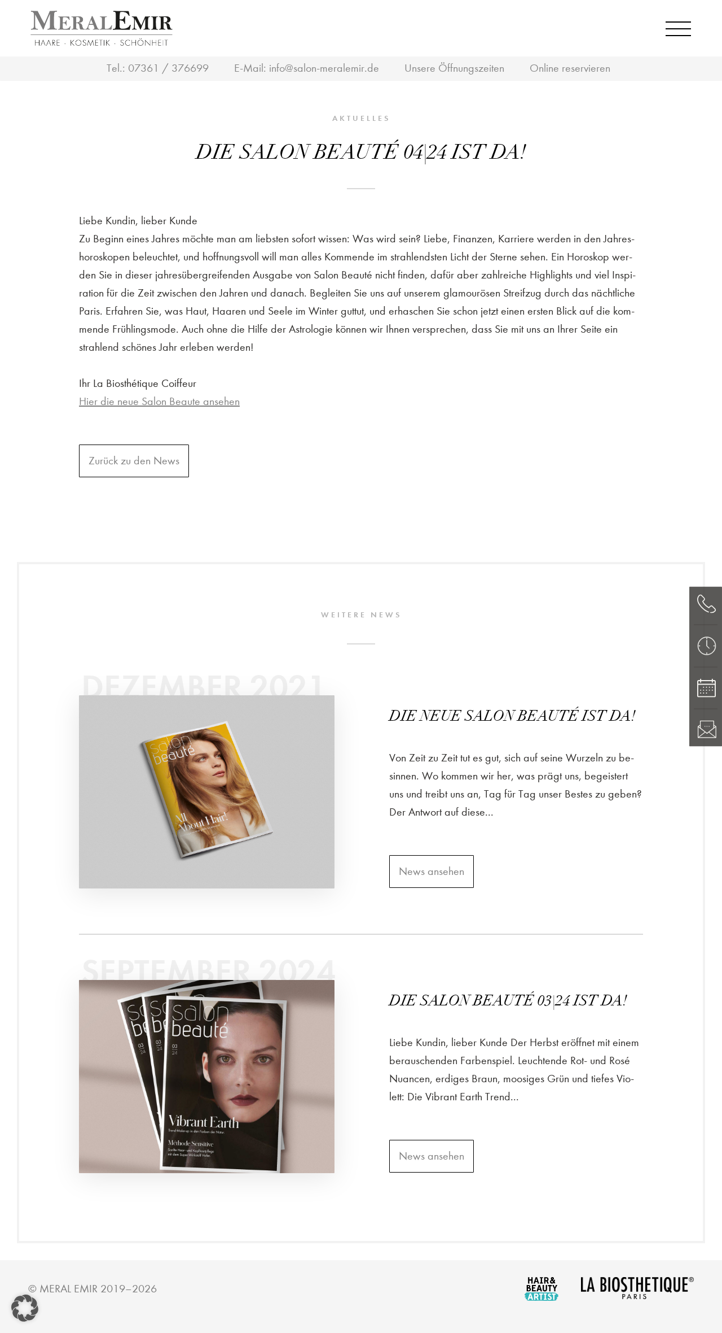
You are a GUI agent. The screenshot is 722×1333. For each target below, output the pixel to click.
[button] (25, 1308)
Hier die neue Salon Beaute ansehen (159, 401)
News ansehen (431, 871)
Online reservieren (570, 68)
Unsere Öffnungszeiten (454, 68)
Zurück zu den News (134, 460)
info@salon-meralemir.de (324, 68)
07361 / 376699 (168, 68)
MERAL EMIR (68, 1288)
